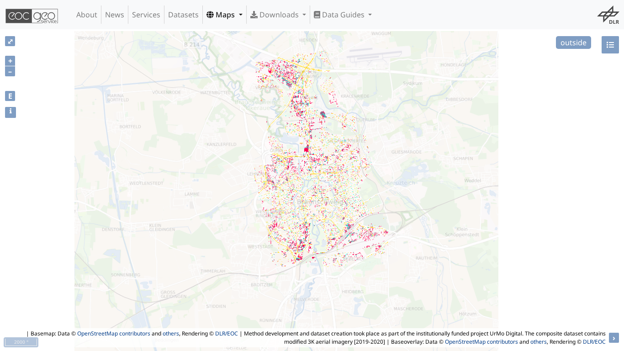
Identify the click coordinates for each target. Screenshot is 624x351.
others (171, 333)
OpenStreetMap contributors (113, 333)
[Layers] (610, 44)
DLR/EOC (226, 333)
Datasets (183, 15)
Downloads (279, 15)
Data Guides (343, 15)
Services (146, 15)
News (114, 15)
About (86, 15)
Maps (225, 15)
